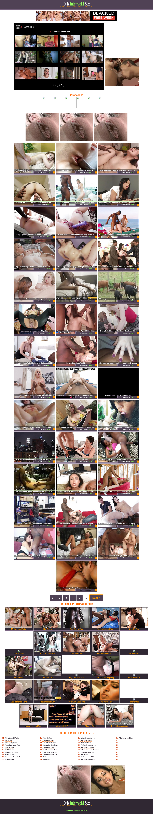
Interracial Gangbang (50, 745)
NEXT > (96, 598)
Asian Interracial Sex (88, 738)
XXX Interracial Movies (89, 757)
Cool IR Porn (9, 747)
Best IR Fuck (9, 759)
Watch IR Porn (10, 754)
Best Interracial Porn (50, 750)
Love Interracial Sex (87, 752)
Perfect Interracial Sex (88, 745)
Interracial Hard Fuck (12, 757)
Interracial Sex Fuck (88, 759)
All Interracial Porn (49, 757)
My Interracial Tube (12, 738)
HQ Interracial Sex (49, 742)
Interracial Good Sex (50, 754)
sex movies (46, 759)
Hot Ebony (8, 740)
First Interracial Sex (50, 752)
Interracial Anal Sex (87, 747)
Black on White (86, 742)
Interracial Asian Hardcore (90, 750)
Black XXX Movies (11, 752)
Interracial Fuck (48, 747)
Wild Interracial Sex (126, 738)
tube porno (84, 754)
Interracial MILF (86, 740)
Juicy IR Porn (47, 738)
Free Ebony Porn (11, 742)
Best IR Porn (9, 750)
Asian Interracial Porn (12, 745)
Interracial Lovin (48, 740)
